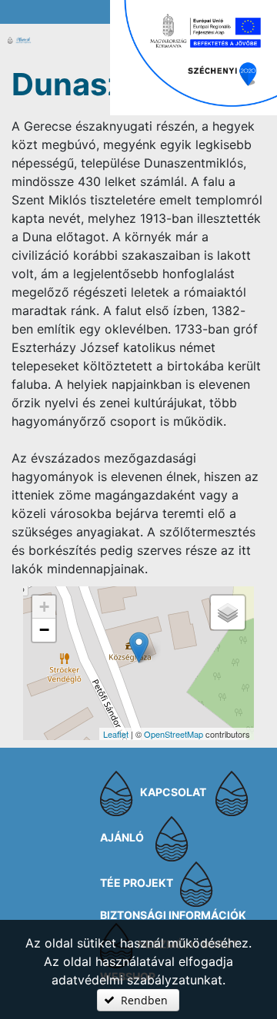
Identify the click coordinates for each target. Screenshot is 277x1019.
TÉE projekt (136, 883)
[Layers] (228, 612)
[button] (138, 1000)
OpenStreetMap (173, 734)
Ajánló (122, 838)
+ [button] (44, 606)
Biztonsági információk (173, 914)
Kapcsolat (173, 792)
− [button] (44, 629)
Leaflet (115, 734)
